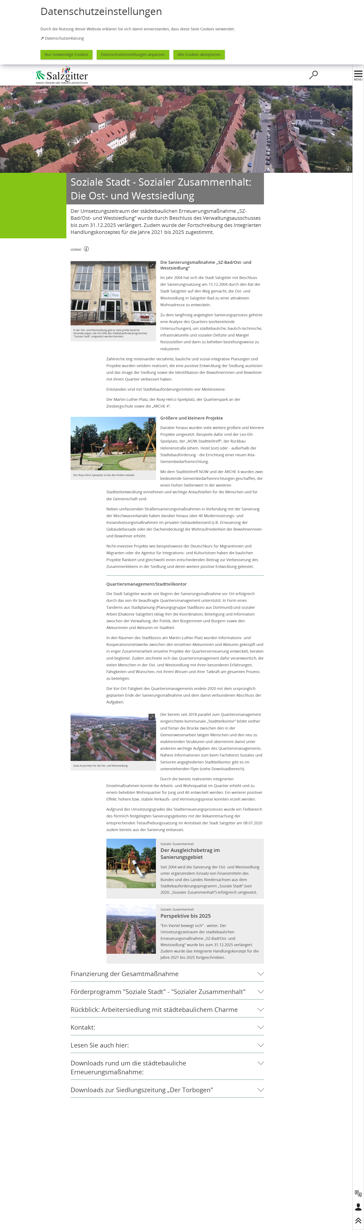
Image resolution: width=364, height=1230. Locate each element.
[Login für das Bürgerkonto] (358, 1207)
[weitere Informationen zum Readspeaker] (86, 249)
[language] (358, 1193)
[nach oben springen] (358, 1220)
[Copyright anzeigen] (347, 168)
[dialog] (182, 32)
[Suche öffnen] (313, 75)
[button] (113, 293)
